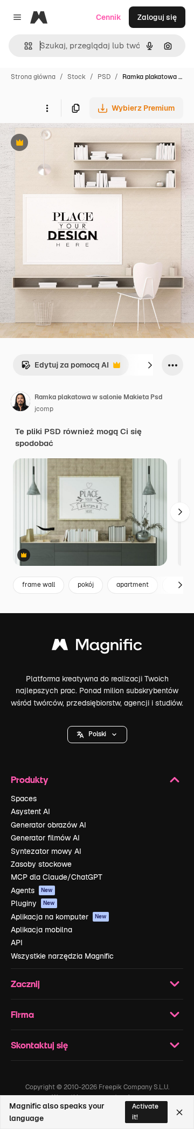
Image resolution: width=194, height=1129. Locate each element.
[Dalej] (150, 365)
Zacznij (25, 983)
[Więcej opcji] (47, 108)
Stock (76, 77)
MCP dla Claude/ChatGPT (56, 877)
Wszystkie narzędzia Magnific (62, 956)
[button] (97, 734)
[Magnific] (97, 647)
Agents (32, 890)
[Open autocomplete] (24, 46)
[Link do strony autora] (20, 403)
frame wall (38, 584)
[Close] (179, 1112)
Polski (97, 734)
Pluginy (33, 903)
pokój (86, 584)
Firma (22, 1014)
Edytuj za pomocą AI (65, 368)
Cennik (108, 17)
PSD (104, 77)
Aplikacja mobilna (41, 929)
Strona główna (33, 77)
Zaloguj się (157, 17)
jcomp (43, 409)
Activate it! (145, 1111)
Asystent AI (30, 811)
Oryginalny (74, 144)
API (17, 942)
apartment (132, 584)
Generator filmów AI (45, 838)
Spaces (24, 798)
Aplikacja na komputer (59, 917)
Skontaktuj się (39, 1045)
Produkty (29, 779)
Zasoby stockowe (41, 864)
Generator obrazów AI (48, 825)
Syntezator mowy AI (46, 851)
